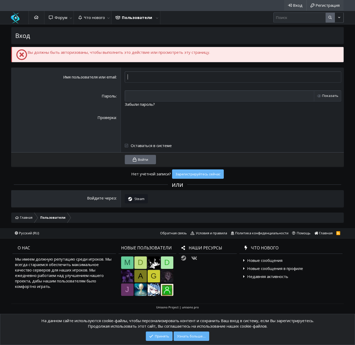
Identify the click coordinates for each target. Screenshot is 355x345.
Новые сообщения (264, 260)
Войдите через (101, 198)
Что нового (94, 17)
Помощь (304, 233)
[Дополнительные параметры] (330, 17)
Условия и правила (211, 233)
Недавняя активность (267, 276)
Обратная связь (173, 233)
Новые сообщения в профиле (275, 268)
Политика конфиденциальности (261, 233)
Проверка (106, 117)
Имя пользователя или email (89, 76)
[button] (71, 17)
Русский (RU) (28, 233)
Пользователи (137, 17)
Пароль (109, 95)
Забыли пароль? (140, 104)
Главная (36, 17)
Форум (61, 17)
